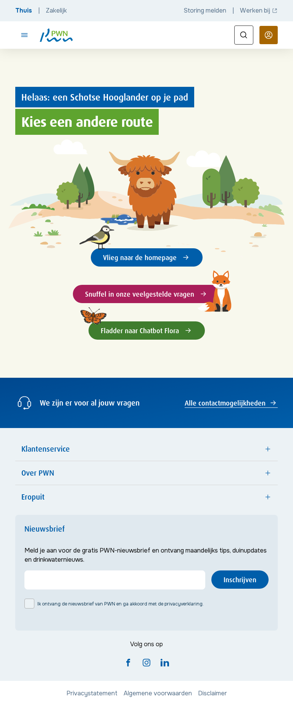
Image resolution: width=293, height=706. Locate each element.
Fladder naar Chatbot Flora (140, 330)
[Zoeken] (243, 35)
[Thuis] (56, 35)
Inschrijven (240, 579)
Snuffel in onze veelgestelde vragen (139, 294)
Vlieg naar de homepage (140, 257)
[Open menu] (24, 35)
